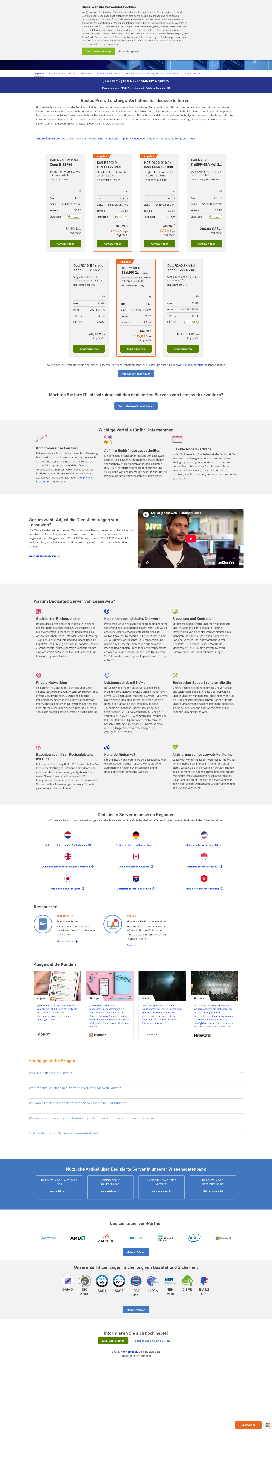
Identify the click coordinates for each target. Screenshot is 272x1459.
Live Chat (253, 1425)
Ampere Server (192, 73)
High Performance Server (62, 73)
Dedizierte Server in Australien (134, 888)
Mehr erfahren (57, 1191)
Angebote (39, 73)
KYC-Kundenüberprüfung (192, 365)
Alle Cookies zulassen (98, 51)
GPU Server (86, 73)
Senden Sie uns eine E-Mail (152, 1340)
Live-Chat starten (113, 1340)
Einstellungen (128, 51)
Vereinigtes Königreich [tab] (174, 138)
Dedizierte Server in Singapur (202, 866)
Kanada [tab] (81, 138)
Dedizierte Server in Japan (66, 888)
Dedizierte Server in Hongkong (202, 888)
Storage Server (155, 73)
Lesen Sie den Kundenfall (42, 556)
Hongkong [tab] (112, 138)
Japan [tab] (124, 138)
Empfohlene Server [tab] (48, 138)
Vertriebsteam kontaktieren (135, 406)
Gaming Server (134, 73)
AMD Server (173, 73)
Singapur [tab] (152, 138)
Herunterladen (66, 941)
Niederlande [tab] (137, 138)
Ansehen (132, 945)
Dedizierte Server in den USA (202, 845)
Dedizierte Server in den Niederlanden (66, 845)
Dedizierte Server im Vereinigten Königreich (66, 866)
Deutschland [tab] (95, 138)
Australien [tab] (68, 138)
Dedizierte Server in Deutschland (134, 845)
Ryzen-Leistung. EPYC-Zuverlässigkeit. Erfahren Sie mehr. (134, 88)
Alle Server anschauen (136, 373)
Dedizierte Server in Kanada (134, 866)
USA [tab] (192, 138)
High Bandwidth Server (109, 73)
